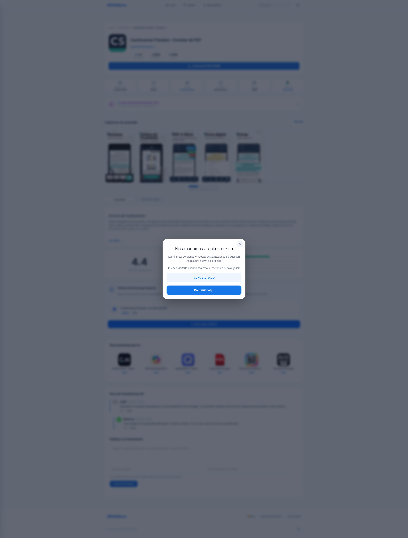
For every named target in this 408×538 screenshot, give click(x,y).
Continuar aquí (204, 290)
